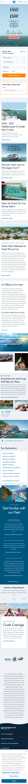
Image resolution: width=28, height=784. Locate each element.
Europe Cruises (8, 465)
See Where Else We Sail (10, 481)
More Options (14, 776)
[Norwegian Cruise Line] (14, 2)
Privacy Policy (14, 772)
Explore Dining (8, 641)
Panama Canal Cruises (10, 476)
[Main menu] (2, 2)
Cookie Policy (6, 772)
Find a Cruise (14, 75)
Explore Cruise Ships (13, 552)
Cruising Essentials (7, 739)
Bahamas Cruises (8, 456)
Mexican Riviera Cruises (11, 473)
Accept (14, 781)
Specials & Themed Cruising (9, 743)
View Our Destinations (9, 397)
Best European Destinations (14, 441)
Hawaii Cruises (7, 470)
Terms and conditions (5, 45)
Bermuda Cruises (8, 459)
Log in (21, 1)
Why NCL (5, 330)
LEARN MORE (14, 37)
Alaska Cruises (8, 453)
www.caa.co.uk (19, 717)
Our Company (5, 748)
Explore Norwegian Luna (13, 575)
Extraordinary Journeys (11, 467)
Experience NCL (13, 581)
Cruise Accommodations (13, 534)
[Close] (26, 751)
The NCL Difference (7, 734)
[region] (14, 766)
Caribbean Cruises (8, 412)
